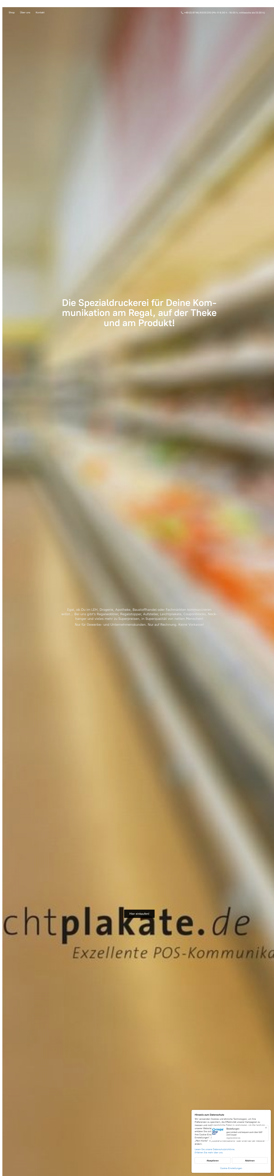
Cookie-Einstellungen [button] (231, 1168)
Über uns (25, 12)
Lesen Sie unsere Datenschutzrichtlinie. (215, 1149)
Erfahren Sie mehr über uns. (209, 1152)
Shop (12, 12)
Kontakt (40, 12)
